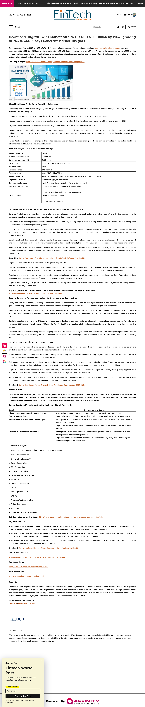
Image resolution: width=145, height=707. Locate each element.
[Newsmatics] (4, 361)
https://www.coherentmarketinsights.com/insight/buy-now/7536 (35, 293)
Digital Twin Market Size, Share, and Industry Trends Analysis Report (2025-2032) (52, 258)
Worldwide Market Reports (20, 557)
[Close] (41, 661)
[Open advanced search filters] (122, 26)
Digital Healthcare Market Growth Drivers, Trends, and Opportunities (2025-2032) (52, 385)
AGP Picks (7, 3)
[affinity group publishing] (4, 356)
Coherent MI (37, 557)
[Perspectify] (4, 351)
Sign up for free (23, 696)
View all (140, 3)
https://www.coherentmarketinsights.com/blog (28, 576)
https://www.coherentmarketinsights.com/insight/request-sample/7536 (55, 62)
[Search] (117, 26)
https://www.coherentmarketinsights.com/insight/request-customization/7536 (71, 517)
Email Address (12, 687)
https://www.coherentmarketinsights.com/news (28, 567)
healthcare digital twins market (108, 48)
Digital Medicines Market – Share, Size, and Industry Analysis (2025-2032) (49, 548)
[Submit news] (4, 345)
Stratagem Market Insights (54, 557)
